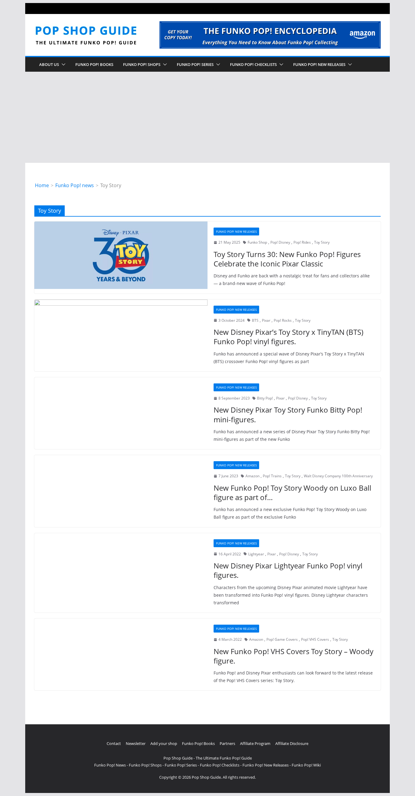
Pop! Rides (302, 242)
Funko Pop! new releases (319, 64)
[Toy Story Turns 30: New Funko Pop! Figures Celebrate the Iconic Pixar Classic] (121, 255)
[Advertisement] (207, 117)
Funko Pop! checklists (253, 64)
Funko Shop (257, 242)
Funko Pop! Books (94, 64)
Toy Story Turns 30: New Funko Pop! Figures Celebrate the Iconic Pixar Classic (287, 259)
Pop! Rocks (283, 320)
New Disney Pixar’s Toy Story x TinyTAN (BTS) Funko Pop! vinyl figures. (288, 336)
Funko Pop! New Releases (236, 231)
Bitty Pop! (265, 398)
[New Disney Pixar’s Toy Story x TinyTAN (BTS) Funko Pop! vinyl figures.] (121, 333)
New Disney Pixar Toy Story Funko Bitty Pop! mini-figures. (288, 414)
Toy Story (322, 242)
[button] (62, 64)
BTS (255, 320)
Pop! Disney (280, 242)
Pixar (266, 320)
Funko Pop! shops (141, 64)
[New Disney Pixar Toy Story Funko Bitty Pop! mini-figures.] (121, 410)
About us (49, 64)
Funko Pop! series (195, 64)
